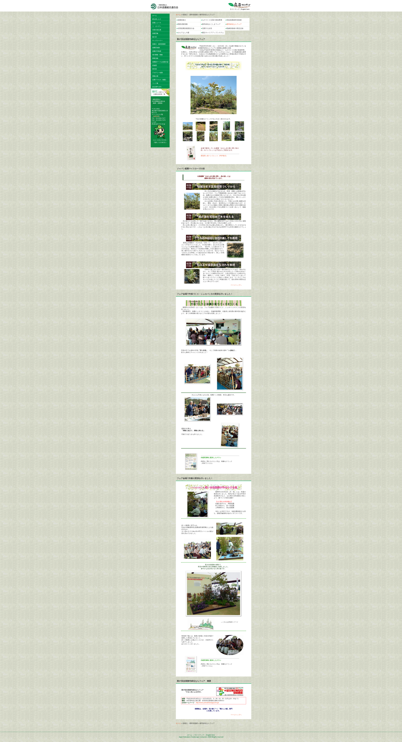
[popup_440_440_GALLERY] (188, 129)
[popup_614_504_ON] (213, 616)
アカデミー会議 (157, 72)
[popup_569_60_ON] (213, 305)
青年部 (154, 69)
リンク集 (155, 83)
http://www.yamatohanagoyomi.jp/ (207, 702)
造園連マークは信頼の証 (160, 62)
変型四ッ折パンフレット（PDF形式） (214, 156)
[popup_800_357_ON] (229, 534)
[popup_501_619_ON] (229, 390)
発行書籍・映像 (157, 55)
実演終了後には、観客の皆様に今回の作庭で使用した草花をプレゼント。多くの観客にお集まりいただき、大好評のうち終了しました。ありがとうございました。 (197, 640)
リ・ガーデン (156, 26)
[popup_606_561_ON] (197, 421)
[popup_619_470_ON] (197, 383)
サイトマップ (234, 9)
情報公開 (155, 76)
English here (245, 9)
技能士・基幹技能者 (159, 44)
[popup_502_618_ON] (197, 517)
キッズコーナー (157, 40)
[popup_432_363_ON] (191, 276)
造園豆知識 (156, 47)
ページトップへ (236, 285)
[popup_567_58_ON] (213, 489)
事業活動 (155, 58)
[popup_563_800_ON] (229, 447)
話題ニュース (156, 22)
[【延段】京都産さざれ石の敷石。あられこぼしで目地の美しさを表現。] (214, 130)
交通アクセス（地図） (159, 79)
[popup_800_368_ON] (229, 414)
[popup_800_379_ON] (200, 629)
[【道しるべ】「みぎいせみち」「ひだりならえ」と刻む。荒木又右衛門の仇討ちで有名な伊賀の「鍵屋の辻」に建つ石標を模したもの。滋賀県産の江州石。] (226, 130)
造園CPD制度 (156, 51)
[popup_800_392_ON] (213, 345)
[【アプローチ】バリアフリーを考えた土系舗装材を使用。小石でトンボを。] (201, 130)
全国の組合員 (156, 30)
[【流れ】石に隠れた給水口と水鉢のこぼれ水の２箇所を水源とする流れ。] (200, 140)
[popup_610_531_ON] (229, 559)
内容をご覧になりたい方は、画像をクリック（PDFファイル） (216, 460)
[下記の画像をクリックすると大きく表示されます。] (188, 129)
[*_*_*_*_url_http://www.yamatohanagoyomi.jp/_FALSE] (229, 695)
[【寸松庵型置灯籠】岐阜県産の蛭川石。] (239, 140)
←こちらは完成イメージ (229, 622)
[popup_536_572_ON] (191, 200)
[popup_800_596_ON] (229, 654)
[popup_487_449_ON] (235, 250)
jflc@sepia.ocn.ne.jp (158, 124)
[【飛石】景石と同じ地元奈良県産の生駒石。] (239, 130)
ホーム (178, 15)
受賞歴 (154, 65)
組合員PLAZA (156, 87)
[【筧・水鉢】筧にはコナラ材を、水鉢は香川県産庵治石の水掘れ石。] (188, 140)
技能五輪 (155, 33)
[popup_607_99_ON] (213, 69)
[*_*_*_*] (189, 49)
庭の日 (154, 37)
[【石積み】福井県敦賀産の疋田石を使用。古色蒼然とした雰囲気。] (213, 140)
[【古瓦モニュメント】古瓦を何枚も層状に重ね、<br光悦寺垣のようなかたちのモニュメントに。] (226, 140)
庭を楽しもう (156, 19)
